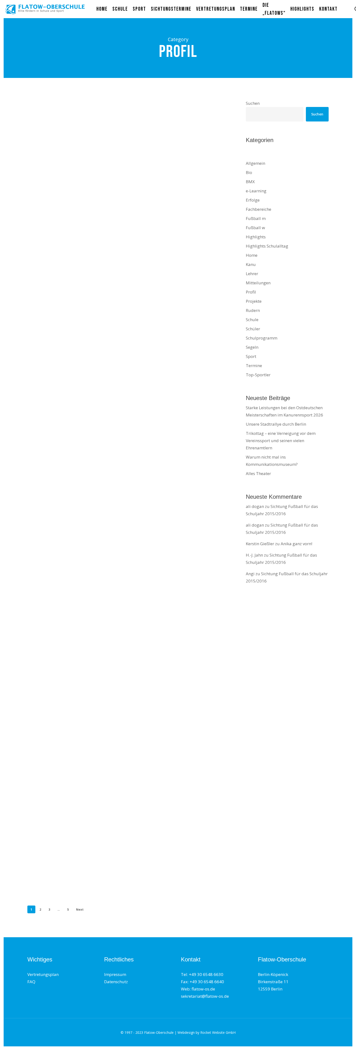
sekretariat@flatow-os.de (205, 996)
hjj (37, 177)
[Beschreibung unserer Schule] (76, 155)
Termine (254, 365)
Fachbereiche (258, 209)
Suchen (253, 103)
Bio (249, 172)
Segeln (252, 347)
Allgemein (255, 163)
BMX (250, 181)
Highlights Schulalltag (267, 246)
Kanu (251, 264)
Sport (50, 424)
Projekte (53, 505)
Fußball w (255, 227)
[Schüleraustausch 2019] (76, 227)
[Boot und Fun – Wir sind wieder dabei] (76, 624)
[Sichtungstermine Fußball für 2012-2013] (76, 709)
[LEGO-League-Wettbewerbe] (76, 303)
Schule (51, 200)
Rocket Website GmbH (218, 1032)
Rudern (253, 310)
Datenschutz (116, 981)
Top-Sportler (258, 375)
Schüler (82, 841)
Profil (39, 127)
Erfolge (253, 200)
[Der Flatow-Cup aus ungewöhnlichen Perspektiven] (76, 793)
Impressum (115, 974)
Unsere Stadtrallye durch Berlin (276, 424)
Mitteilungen (46, 673)
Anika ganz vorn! (296, 543)
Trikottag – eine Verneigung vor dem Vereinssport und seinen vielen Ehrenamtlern (281, 441)
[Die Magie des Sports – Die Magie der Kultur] (76, 456)
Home (251, 255)
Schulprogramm (261, 338)
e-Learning (256, 191)
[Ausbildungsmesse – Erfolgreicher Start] (76, 540)
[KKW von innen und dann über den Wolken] (76, 873)
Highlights (256, 237)
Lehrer (252, 273)
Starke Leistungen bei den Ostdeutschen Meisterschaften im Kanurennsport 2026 (284, 411)
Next (80, 909)
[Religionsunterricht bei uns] (76, 379)
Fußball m (256, 218)
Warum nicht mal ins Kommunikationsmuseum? (272, 460)
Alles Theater (258, 473)
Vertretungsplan (43, 974)
